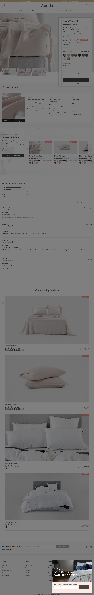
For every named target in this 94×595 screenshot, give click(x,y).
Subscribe (84, 587)
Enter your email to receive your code (66, 584)
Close (47, 297)
